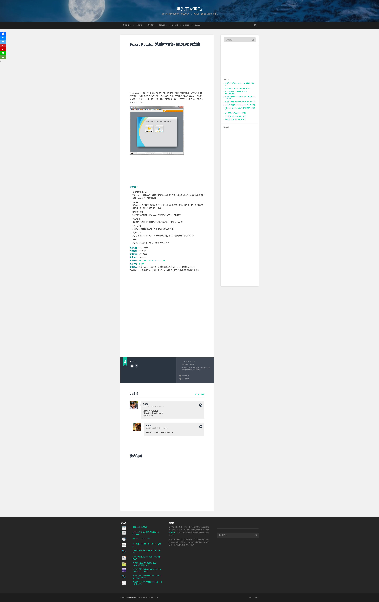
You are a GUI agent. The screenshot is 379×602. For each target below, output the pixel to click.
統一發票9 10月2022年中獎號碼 (235, 113)
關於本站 (197, 25)
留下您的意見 (199, 394)
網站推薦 (175, 25)
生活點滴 (162, 25)
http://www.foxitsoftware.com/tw (152, 261)
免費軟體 (126, 25)
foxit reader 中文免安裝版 (190, 368)
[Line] (3, 53)
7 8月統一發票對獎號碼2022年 (235, 119)
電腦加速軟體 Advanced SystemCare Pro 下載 (240, 102)
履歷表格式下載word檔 (141, 538)
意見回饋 (186, 25)
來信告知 (172, 533)
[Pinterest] (3, 45)
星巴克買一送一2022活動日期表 (235, 116)
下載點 (141, 264)
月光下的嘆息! (189, 8)
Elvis (148, 426)
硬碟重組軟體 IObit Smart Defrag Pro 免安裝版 (240, 105)
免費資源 (139, 25)
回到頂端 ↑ (255, 597)
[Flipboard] (3, 49)
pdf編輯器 (188, 370)
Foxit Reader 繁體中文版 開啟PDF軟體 (165, 44)
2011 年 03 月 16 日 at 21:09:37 (157, 428)
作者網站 (136, 366)
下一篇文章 (185, 379)
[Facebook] (3, 34)
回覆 (200, 405)
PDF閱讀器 (196, 370)
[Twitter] (3, 42)
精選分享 (150, 25)
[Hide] (1, 61)
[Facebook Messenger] (3, 38)
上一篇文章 (185, 376)
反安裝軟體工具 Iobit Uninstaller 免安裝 (237, 88)
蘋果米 (145, 404)
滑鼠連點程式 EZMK (139, 527)
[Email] (3, 57)
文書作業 (191, 364)
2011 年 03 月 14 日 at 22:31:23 (153, 406)
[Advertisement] (167, 68)
